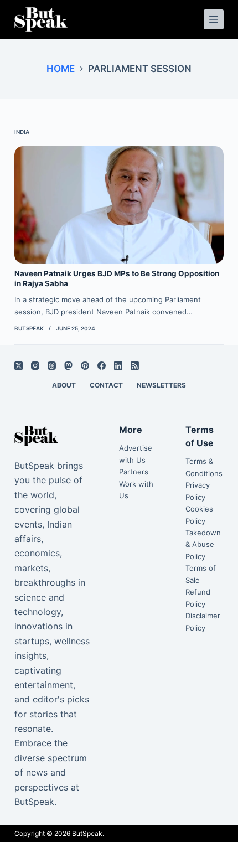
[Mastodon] (68, 365)
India (21, 131)
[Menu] (214, 19)
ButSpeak (87, 833)
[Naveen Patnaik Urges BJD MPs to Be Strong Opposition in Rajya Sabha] (119, 205)
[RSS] (135, 365)
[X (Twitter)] (18, 365)
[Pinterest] (85, 365)
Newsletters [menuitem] (161, 385)
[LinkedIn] (118, 365)
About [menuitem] (64, 385)
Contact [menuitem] (106, 385)
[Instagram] (35, 365)
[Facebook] (101, 365)
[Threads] (52, 365)
